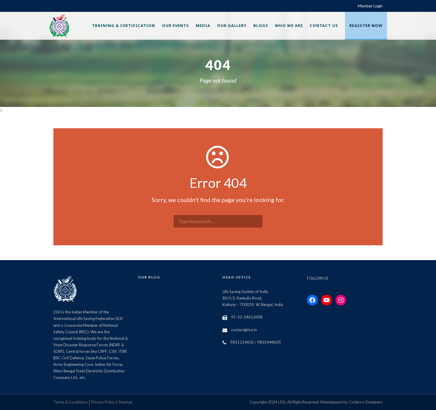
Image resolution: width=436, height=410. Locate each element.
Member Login (370, 6)
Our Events (175, 25)
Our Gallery (231, 25)
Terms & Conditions (70, 402)
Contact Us (324, 25)
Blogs (260, 25)
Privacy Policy (103, 402)
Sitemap (125, 402)
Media (203, 25)
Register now (366, 25)
